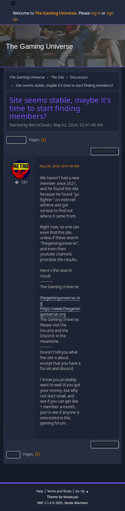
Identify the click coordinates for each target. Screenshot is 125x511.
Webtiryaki (70, 497)
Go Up (13, 454)
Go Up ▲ (82, 491)
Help (39, 491)
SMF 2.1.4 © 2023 (50, 503)
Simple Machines (76, 503)
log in (96, 13)
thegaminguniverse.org (60, 300)
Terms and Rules (59, 491)
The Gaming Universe (39, 46)
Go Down (16, 140)
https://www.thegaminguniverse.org (60, 311)
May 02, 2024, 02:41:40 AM (59, 166)
